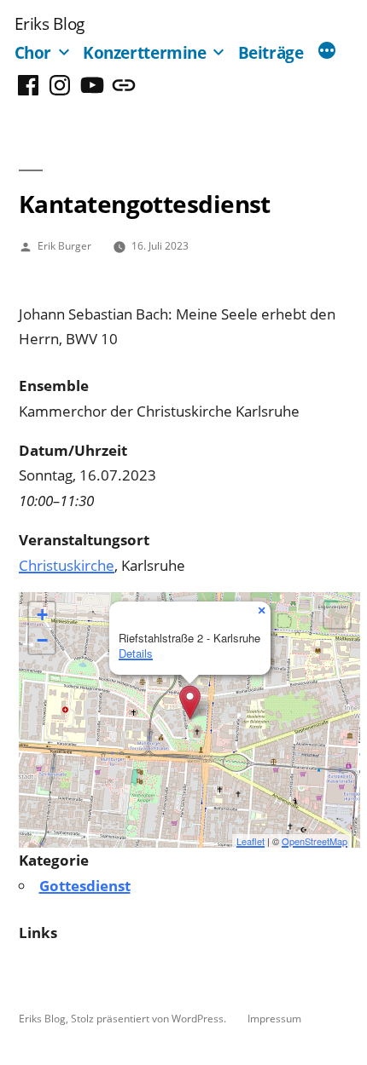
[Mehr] (327, 52)
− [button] (42, 640)
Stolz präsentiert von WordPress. (150, 1018)
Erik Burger (64, 245)
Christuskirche (66, 565)
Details (136, 653)
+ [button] (42, 614)
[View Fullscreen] (337, 615)
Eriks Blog (49, 23)
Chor (33, 52)
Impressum (274, 1018)
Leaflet (250, 841)
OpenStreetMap (314, 841)
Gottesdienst (85, 885)
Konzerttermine (145, 52)
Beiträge (271, 52)
